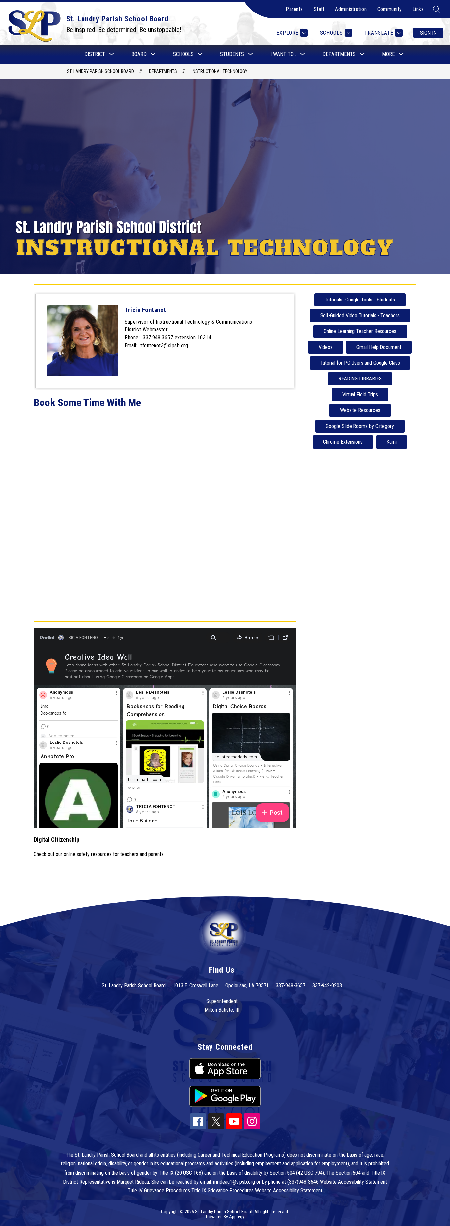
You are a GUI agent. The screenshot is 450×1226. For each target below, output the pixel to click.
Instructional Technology (219, 71)
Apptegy (236, 1216)
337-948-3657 (290, 985)
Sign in (428, 33)
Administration (351, 9)
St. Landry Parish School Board (100, 71)
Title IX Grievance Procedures (222, 1190)
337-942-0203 (327, 985)
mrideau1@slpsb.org (234, 1182)
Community (389, 9)
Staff (319, 9)
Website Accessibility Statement (288, 1190)
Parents (294, 9)
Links (418, 9)
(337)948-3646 (303, 1182)
